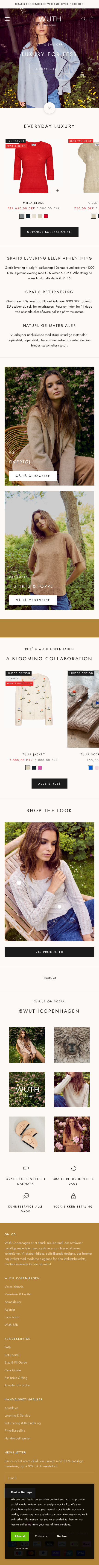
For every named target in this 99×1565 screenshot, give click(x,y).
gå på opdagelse (33, 600)
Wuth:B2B (11, 1324)
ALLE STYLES (49, 783)
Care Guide (13, 1370)
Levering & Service (17, 1415)
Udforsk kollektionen (49, 232)
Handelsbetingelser (18, 1438)
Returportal (12, 1355)
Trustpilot (50, 978)
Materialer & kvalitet (18, 1294)
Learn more (21, 1548)
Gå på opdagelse (33, 476)
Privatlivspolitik (15, 1430)
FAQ (8, 1347)
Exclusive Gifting (16, 1377)
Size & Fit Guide (16, 1362)
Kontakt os (11, 1408)
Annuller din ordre (17, 1385)
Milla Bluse (33, 203)
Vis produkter (49, 952)
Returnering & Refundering (23, 1423)
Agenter (10, 1309)
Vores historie (14, 1286)
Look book (12, 1317)
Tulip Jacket (34, 754)
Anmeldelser (13, 1301)
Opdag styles (49, 69)
